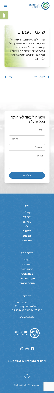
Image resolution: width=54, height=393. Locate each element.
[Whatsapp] (22, 348)
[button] (4, 15)
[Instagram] (27, 348)
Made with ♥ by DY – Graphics (27, 385)
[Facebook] (32, 348)
